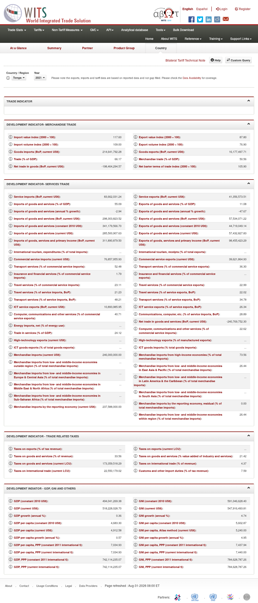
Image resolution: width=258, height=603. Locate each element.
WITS (50, 12)
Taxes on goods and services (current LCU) (42, 463)
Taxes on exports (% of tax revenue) (37, 449)
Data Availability (192, 78)
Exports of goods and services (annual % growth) (172, 211)
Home (149, 38)
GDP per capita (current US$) (33, 530)
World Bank (248, 597)
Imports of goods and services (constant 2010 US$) (48, 226)
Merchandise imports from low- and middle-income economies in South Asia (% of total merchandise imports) (180, 394)
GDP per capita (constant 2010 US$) (37, 523)
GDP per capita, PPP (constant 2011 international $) (48, 545)
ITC (178, 597)
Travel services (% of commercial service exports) (171, 285)
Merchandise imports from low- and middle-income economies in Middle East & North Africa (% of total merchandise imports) (57, 386)
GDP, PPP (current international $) (36, 567)
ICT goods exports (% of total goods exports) (44, 347)
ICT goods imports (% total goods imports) (167, 347)
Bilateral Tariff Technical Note (185, 60)
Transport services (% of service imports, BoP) (44, 299)
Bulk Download (183, 29)
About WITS (169, 38)
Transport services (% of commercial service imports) (49, 266)
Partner (87, 48)
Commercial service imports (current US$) (41, 259)
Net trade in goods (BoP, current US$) (39, 166)
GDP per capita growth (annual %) (36, 537)
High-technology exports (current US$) (40, 340)
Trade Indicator (19, 101)
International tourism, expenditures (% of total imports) (50, 252)
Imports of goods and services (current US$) (43, 233)
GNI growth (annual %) (154, 516)
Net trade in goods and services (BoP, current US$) (172, 321)
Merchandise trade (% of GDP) (159, 159)
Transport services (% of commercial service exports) (174, 266)
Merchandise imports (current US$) (37, 355)
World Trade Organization (230, 597)
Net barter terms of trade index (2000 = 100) (167, 166)
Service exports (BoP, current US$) (161, 196)
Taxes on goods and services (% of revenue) (43, 456)
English (187, 9)
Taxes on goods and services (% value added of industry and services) (185, 456)
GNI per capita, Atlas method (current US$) (167, 530)
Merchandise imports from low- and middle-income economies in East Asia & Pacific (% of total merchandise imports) (180, 368)
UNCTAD (196, 597)
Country (161, 48)
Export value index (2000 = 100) (159, 137)
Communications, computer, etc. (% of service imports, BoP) (179, 314)
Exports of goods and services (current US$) (168, 233)
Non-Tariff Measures (66, 29)
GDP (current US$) (26, 508)
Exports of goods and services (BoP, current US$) (172, 218)
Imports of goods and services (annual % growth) (47, 211)
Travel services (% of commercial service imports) (46, 285)
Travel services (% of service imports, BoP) (42, 292)
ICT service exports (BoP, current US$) (39, 307)
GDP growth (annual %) (29, 516)
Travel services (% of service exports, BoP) (167, 292)
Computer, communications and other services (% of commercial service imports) (174, 331)
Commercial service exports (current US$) (166, 259)
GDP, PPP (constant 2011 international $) (41, 559)
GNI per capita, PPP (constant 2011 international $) (172, 545)
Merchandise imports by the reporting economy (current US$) (54, 407)
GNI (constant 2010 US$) (155, 501)
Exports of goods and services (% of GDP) (167, 204)
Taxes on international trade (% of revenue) (167, 463)
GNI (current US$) (150, 508)
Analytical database (134, 29)
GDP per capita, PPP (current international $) (43, 552)
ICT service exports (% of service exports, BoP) (170, 307)
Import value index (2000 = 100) (34, 137)
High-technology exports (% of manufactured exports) (175, 340)
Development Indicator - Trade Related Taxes (43, 436)
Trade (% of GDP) (25, 159)
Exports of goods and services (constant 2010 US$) (173, 226)
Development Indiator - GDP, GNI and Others (41, 488)
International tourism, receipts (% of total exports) (172, 252)
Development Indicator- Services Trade (38, 184)
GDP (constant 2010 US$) (30, 501)
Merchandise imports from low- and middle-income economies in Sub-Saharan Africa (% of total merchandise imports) (57, 397)
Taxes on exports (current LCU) (159, 449)
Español (202, 9)
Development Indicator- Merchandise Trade (41, 124)
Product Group (124, 48)
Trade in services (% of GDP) (33, 333)
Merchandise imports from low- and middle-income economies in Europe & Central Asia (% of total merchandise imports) (57, 375)
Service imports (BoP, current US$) (37, 196)
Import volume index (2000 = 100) (36, 144)
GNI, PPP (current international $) (161, 567)
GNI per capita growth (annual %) (161, 537)
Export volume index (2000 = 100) (161, 144)
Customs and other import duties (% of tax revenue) (173, 471)
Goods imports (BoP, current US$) (36, 152)
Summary (54, 48)
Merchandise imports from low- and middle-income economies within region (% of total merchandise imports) (180, 416)
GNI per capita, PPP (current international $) (168, 552)
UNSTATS (213, 597)
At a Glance (18, 48)
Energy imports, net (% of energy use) (39, 325)
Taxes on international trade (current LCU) (42, 471)
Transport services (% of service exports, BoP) (169, 299)
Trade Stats (16, 29)
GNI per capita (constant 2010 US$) (162, 523)
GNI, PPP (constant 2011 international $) (165, 559)
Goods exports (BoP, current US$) (161, 152)
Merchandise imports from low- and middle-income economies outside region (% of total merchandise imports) (55, 364)
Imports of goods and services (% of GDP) (42, 204)
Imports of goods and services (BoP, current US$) (47, 218)
